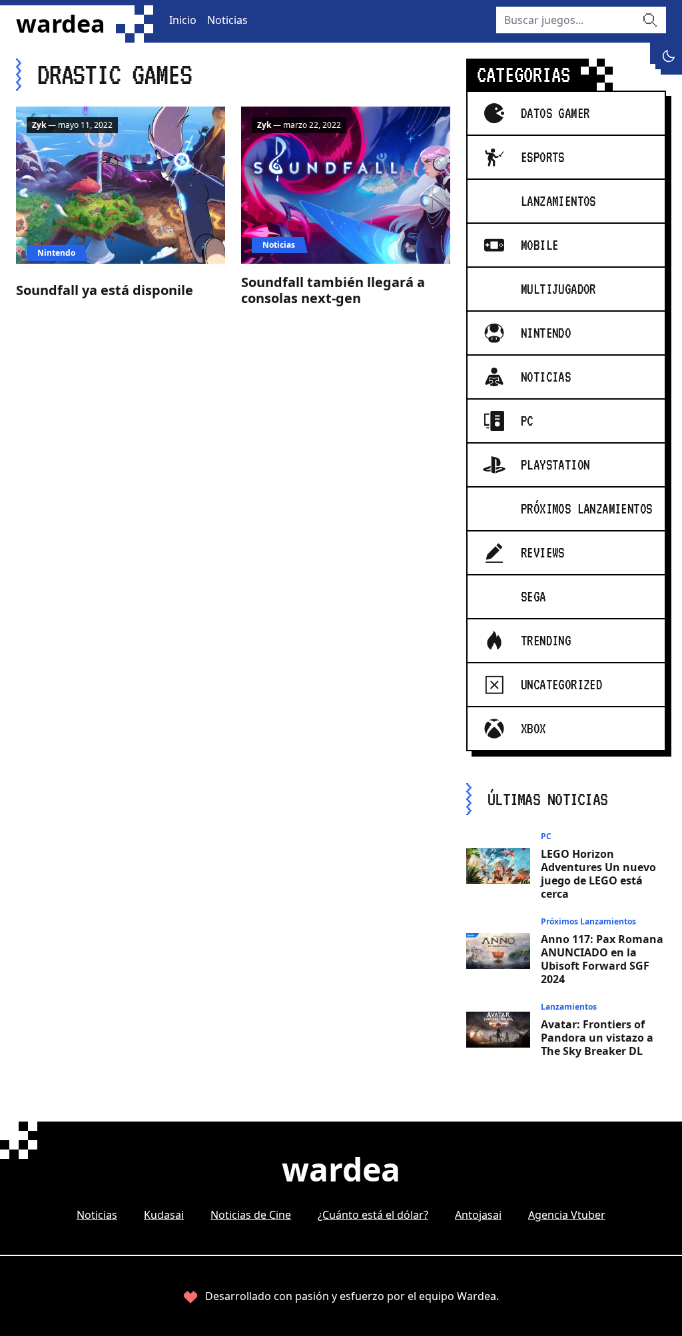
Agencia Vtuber (566, 1214)
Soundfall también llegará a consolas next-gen (333, 290)
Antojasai (478, 1214)
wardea (60, 24)
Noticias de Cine (250, 1214)
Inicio (182, 20)
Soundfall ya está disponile (104, 290)
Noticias (227, 20)
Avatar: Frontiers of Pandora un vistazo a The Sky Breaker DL (597, 1037)
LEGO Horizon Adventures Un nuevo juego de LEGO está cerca (598, 873)
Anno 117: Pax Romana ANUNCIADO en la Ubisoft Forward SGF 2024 (602, 959)
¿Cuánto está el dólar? (373, 1214)
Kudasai (164, 1214)
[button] (668, 56)
